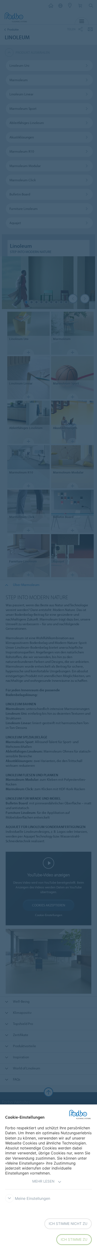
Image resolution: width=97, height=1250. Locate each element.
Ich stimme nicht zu (68, 1223)
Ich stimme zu (74, 1239)
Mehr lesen (43, 1181)
